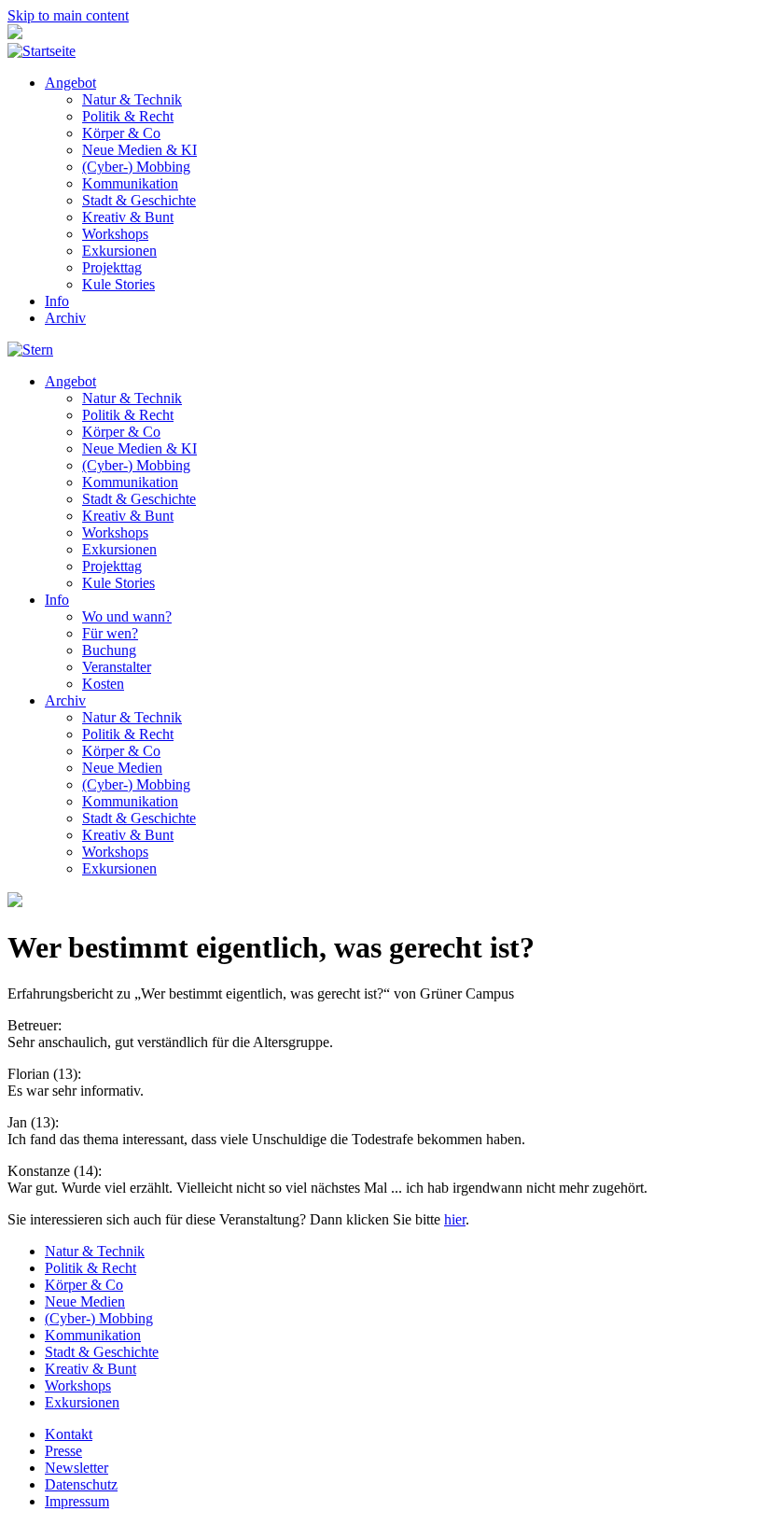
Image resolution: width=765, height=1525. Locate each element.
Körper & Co (121, 133)
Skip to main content (68, 15)
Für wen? (110, 633)
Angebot (70, 83)
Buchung (109, 650)
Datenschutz (81, 1484)
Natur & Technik (132, 99)
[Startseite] (41, 51)
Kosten (103, 684)
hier (455, 1219)
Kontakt (68, 1434)
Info (57, 301)
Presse (63, 1451)
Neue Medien (122, 768)
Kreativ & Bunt (128, 217)
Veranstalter (116, 667)
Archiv (65, 318)
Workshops (115, 234)
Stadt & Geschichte (139, 200)
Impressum (77, 1501)
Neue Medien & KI (139, 150)
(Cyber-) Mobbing (136, 167)
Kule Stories (118, 284)
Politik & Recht (128, 116)
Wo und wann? (127, 616)
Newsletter (76, 1468)
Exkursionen (119, 251)
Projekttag (112, 267)
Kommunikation (130, 183)
